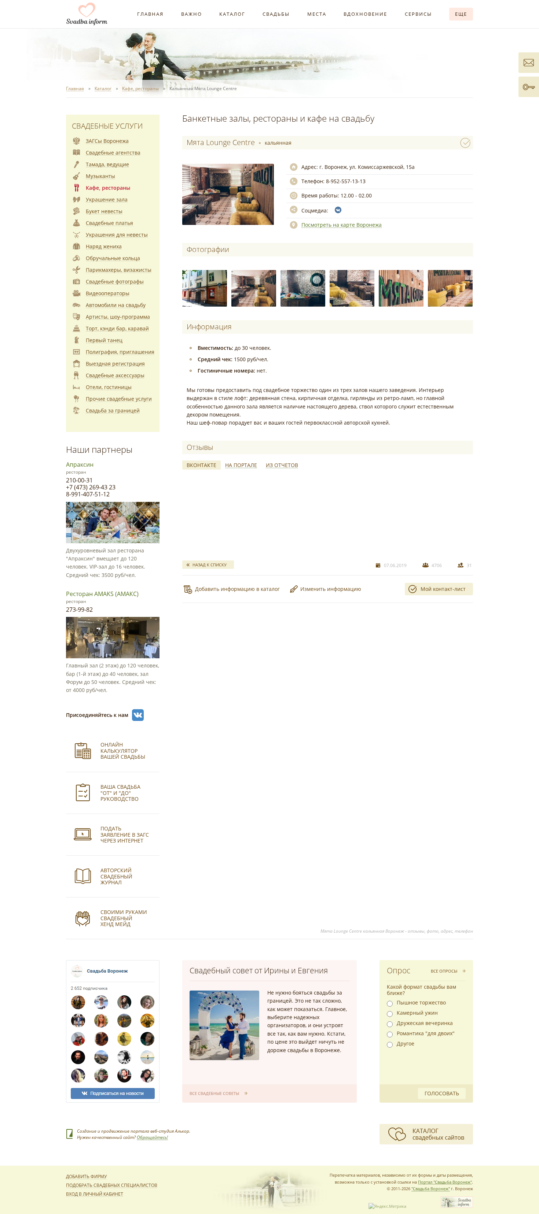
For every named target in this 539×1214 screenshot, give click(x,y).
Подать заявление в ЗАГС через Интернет (124, 834)
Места (316, 14)
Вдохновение (365, 14)
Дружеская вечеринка (425, 1023)
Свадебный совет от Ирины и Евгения (259, 970)
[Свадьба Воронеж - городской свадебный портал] (457, 1206)
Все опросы (444, 971)
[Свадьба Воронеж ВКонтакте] (138, 715)
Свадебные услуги (107, 126)
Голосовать (442, 1093)
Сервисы (418, 14)
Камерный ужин (417, 1012)
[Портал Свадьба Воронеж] (87, 14)
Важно (191, 14)
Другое (405, 1043)
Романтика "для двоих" (426, 1033)
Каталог (232, 14)
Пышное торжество (421, 1002)
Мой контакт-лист (443, 588)
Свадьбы (276, 14)
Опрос (398, 970)
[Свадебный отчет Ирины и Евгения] (224, 1025)
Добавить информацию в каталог (237, 588)
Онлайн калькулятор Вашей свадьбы (122, 750)
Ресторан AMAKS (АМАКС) (102, 594)
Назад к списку (209, 564)
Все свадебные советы (214, 1093)
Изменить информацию (330, 588)
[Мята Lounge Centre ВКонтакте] (338, 210)
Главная (150, 14)
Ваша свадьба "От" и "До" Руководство (120, 793)
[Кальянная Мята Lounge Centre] (204, 288)
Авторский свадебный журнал (116, 876)
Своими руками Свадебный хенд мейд (123, 918)
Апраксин (80, 464)
